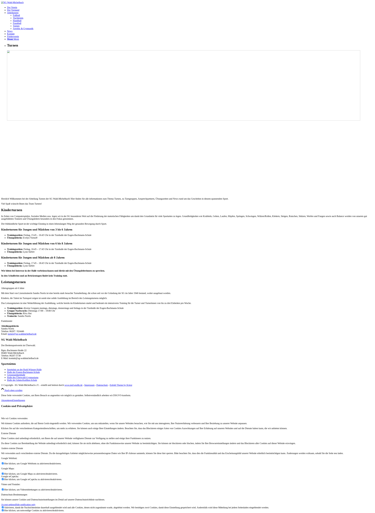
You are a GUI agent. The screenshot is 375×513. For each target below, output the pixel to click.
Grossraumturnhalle (16, 375)
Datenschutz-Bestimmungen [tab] (14, 494)
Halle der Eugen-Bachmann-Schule (23, 372)
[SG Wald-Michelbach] (12, 2)
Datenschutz (102, 385)
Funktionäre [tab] (6, 321)
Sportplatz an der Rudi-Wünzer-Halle (24, 369)
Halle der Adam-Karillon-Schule (22, 380)
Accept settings (8, 504)
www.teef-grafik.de (73, 385)
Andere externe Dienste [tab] (12, 448)
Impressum (89, 385)
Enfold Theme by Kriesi (121, 385)
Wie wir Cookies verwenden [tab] (14, 418)
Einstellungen (18, 400)
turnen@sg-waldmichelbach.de (22, 334)
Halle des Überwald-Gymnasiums (22, 377)
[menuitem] (190, 7)
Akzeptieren (6, 400)
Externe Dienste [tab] (8, 433)
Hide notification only (25, 504)
